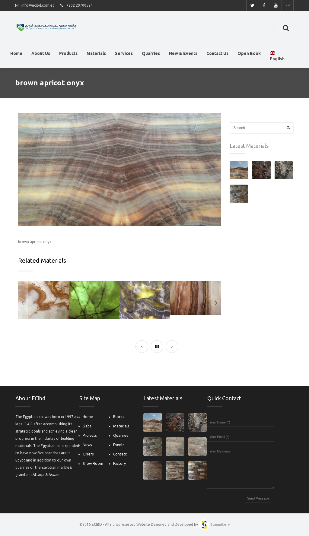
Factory (119, 463)
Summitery (220, 524)
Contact (120, 454)
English (277, 58)
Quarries (151, 53)
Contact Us (217, 53)
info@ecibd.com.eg (38, 5)
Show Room (93, 463)
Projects (90, 435)
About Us (40, 53)
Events (118, 445)
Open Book (249, 53)
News (87, 445)
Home (16, 53)
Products (68, 53)
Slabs (87, 426)
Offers (88, 454)
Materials (96, 53)
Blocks (118, 417)
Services (124, 53)
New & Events (183, 53)
